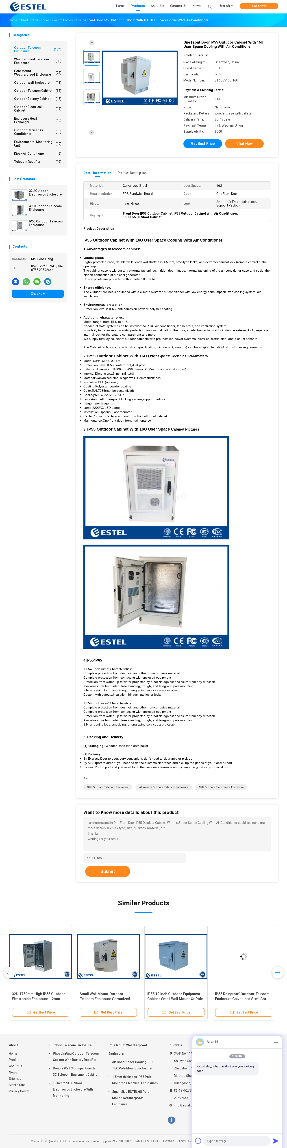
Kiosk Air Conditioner (37, 153)
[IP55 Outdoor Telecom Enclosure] (19, 225)
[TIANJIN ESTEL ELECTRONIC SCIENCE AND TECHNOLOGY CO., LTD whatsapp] (26, 281)
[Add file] (198, 1141)
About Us (15, 1066)
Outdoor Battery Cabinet (37, 99)
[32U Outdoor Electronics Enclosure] (19, 195)
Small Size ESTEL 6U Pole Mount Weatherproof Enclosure (130, 1098)
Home (13, 1053)
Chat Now (259, 6)
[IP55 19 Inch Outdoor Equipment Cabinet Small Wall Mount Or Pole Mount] (176, 956)
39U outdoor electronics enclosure (221, 787)
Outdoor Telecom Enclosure (37, 49)
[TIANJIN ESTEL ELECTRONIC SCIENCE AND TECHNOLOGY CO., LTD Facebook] (171, 1120)
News (13, 1072)
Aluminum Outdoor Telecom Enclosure (163, 787)
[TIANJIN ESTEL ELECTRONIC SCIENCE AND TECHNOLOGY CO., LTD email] (15, 281)
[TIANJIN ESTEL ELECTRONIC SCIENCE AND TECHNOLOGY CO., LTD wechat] (37, 281)
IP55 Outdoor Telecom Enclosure (46, 223)
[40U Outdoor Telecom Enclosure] (19, 210)
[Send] (275, 1141)
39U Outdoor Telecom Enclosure (107, 787)
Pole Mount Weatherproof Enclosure (37, 72)
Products (15, 1060)
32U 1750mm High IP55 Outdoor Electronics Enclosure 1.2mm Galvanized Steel (38, 999)
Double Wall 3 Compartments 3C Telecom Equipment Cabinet (76, 1071)
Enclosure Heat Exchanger (37, 120)
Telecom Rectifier (37, 161)
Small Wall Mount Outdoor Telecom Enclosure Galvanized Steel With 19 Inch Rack (105, 999)
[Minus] (275, 1042)
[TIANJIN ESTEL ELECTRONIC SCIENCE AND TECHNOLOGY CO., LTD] (28, 6)
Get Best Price (203, 143)
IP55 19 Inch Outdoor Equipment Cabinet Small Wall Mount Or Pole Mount (175, 999)
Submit (107, 871)
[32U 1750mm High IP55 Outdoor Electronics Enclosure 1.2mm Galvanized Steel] (40, 956)
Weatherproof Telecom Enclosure (37, 61)
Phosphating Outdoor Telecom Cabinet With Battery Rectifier (76, 1057)
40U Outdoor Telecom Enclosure (45, 207)
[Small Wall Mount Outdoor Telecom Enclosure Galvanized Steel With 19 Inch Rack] (108, 956)
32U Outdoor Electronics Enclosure (45, 192)
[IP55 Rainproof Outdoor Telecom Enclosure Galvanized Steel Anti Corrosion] (243, 956)
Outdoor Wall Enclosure (37, 82)
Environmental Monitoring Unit (37, 143)
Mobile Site (17, 1085)
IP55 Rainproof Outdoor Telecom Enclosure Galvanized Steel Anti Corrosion (242, 999)
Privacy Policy (19, 1091)
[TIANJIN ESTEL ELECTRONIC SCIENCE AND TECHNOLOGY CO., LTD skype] (47, 281)
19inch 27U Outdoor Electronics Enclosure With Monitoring (73, 1089)
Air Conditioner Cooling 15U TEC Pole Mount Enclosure (132, 1065)
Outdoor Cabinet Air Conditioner (37, 132)
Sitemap (15, 1078)
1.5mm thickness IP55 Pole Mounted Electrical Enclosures (135, 1080)
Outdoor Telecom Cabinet (37, 90)
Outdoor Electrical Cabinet (37, 108)
